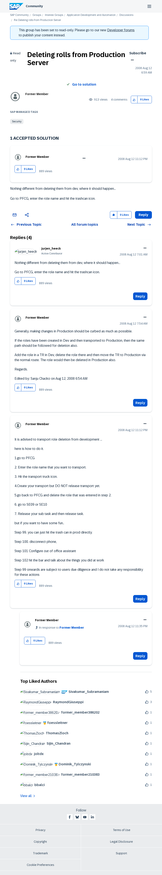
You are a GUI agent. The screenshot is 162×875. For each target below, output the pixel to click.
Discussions (126, 15)
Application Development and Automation (91, 15)
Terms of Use (121, 830)
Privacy (40, 830)
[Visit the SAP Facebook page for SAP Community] (69, 817)
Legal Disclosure (121, 841)
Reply (140, 296)
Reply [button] (143, 215)
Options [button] (131, 60)
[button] (134, 99)
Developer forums (121, 30)
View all (26, 796)
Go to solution (84, 84)
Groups (36, 15)
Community (34, 6)
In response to (61, 627)
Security (17, 121)
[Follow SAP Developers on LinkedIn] (92, 817)
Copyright (40, 841)
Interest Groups (54, 15)
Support (121, 853)
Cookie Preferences (40, 865)
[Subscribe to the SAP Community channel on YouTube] (84, 817)
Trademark (40, 853)
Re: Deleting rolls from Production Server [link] (37, 20)
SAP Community (19, 15)
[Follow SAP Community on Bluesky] (77, 817)
